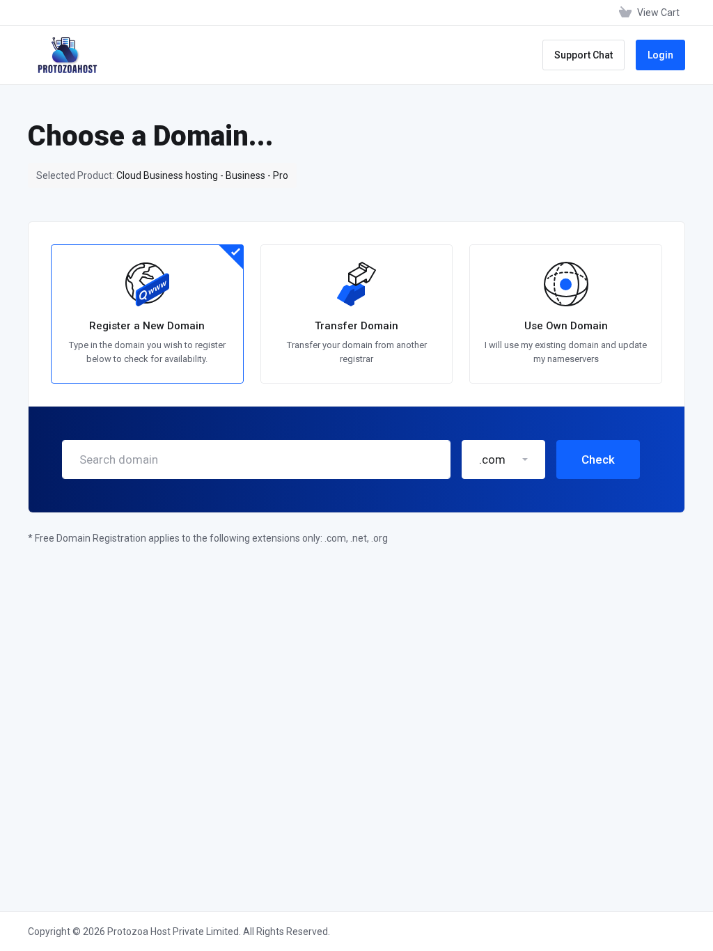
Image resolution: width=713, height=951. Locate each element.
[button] (503, 459)
